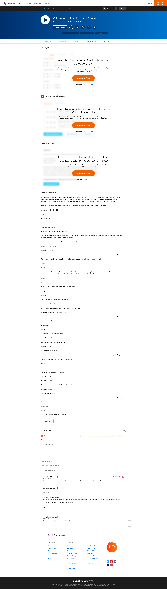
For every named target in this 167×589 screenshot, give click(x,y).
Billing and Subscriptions (93, 551)
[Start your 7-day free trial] (112, 547)
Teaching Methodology (93, 558)
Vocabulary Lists (52, 553)
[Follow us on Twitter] (108, 561)
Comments (106, 41)
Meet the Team (71, 551)
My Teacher (48, 3)
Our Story (70, 548)
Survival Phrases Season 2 (87, 33)
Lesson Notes (76, 41)
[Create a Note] (83, 27)
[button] (144, 3)
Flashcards (51, 551)
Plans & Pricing (71, 556)
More (56, 3)
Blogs (68, 566)
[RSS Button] (42, 436)
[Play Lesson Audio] (45, 19)
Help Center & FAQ (92, 546)
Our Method (70, 546)
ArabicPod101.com (94, 584)
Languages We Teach (73, 561)
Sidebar (123, 8)
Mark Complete (60, 27)
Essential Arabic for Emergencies (70, 33)
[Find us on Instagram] (111, 565)
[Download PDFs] (89, 27)
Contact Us (90, 563)
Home (49, 546)
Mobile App (51, 561)
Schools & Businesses (73, 563)
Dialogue (47, 41)
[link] (104, 8)
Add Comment (50, 470)
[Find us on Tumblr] (108, 565)
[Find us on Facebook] (115, 561)
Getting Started (91, 548)
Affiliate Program (72, 568)
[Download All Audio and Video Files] (94, 27)
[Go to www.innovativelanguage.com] (83, 580)
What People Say (72, 553)
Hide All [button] (47, 421)
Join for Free (83, 78)
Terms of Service (101, 585)
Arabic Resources (53, 556)
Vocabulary (37, 3)
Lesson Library (44, 8)
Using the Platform (92, 556)
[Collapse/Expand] (83, 430)
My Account (90, 553)
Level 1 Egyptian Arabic (55, 8)
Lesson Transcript (91, 41)
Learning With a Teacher (93, 561)
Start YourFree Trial (160, 3)
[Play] (42, 96)
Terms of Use (111, 584)
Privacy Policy (103, 584)
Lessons (28, 3)
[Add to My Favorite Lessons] (77, 27)
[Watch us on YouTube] (111, 561)
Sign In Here (89, 84)
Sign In (150, 3)
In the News (70, 558)
